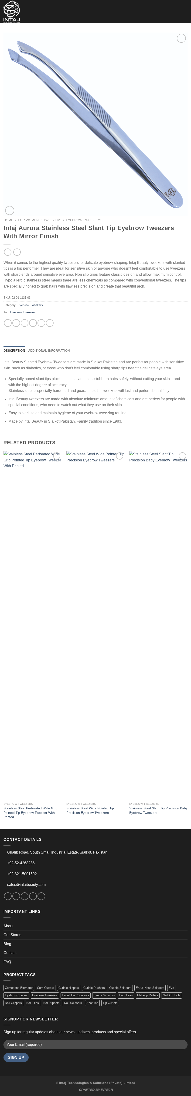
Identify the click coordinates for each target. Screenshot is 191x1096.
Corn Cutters (45, 988)
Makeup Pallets (147, 995)
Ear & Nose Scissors (150, 988)
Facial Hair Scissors (75, 995)
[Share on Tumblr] (50, 323)
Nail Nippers (51, 1003)
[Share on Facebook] (16, 323)
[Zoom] (9, 210)
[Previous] (3, 640)
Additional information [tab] (49, 350)
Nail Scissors (73, 1003)
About (8, 926)
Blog (7, 944)
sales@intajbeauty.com (26, 885)
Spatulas (92, 1003)
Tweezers (52, 220)
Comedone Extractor (19, 988)
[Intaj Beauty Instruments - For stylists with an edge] (11, 11)
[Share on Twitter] (24, 323)
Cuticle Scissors (120, 988)
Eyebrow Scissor (16, 995)
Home (8, 220)
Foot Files (126, 995)
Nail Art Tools (172, 995)
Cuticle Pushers (94, 988)
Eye (171, 988)
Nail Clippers (13, 1003)
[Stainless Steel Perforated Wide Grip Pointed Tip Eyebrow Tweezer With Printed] (32, 625)
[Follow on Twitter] (24, 896)
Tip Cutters (110, 1003)
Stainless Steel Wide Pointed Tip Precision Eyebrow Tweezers (90, 810)
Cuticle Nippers (68, 988)
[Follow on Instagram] (16, 896)
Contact (9, 953)
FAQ (7, 962)
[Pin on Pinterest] (41, 323)
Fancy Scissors (104, 995)
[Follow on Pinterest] (41, 896)
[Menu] (185, 11)
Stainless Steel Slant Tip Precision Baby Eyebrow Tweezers (158, 810)
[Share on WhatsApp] (8, 323)
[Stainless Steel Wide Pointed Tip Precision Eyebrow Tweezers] (95, 625)
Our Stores (12, 935)
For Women (28, 220)
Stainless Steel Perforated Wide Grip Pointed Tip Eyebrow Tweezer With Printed (30, 812)
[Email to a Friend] (33, 323)
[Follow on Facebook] (8, 896)
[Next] (187, 640)
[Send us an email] (33, 896)
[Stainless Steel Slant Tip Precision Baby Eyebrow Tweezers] (158, 625)
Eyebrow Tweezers (83, 220)
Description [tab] (14, 350)
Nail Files (32, 1003)
